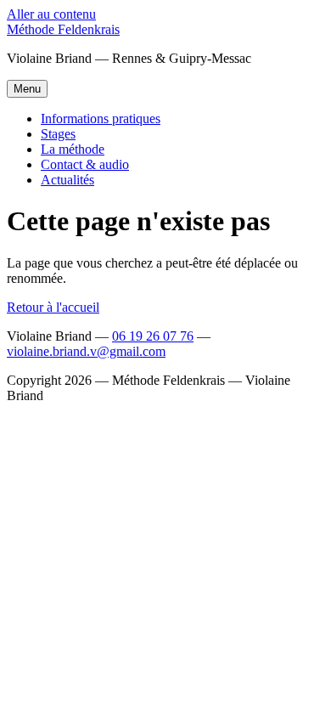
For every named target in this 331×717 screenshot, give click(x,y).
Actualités (67, 179)
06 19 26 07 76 (153, 336)
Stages (58, 134)
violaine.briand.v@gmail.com (86, 351)
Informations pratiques (100, 118)
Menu (27, 88)
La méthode (72, 149)
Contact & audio (85, 164)
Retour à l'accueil (53, 307)
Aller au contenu (51, 14)
